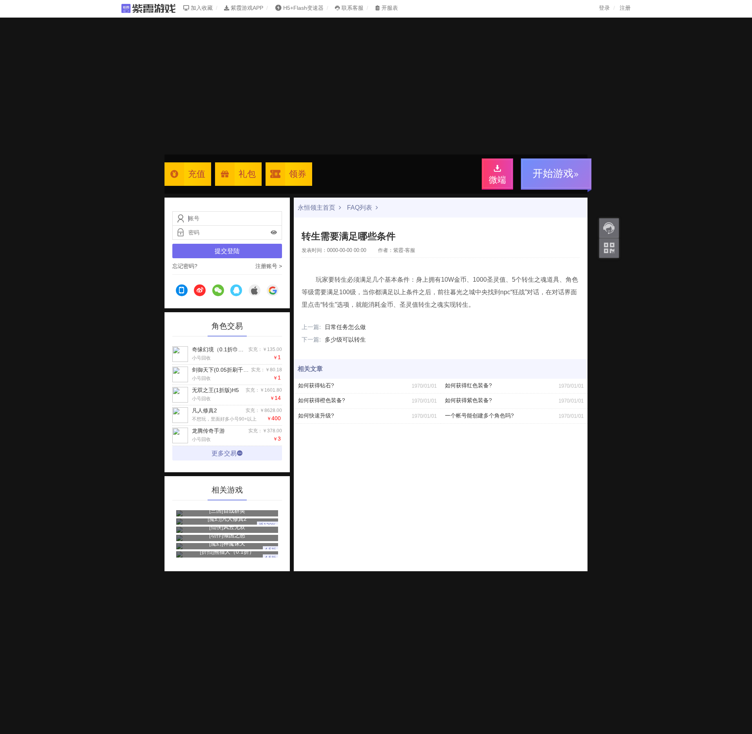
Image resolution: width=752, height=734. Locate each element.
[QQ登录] (236, 291)
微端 (497, 180)
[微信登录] (218, 291)
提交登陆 (227, 251)
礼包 (247, 174)
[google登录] (272, 291)
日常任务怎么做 (334, 327)
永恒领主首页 (317, 207)
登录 (604, 8)
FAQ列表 (360, 207)
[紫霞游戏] (152, 8)
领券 (297, 174)
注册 (625, 8)
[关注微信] (609, 248)
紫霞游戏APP (246, 8)
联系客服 (351, 8)
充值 (196, 174)
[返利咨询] (609, 228)
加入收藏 (201, 8)
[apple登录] (254, 291)
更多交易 (224, 453)
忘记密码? (184, 266)
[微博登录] (200, 291)
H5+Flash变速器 (303, 8)
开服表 (389, 8)
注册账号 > (268, 266)
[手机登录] (182, 291)
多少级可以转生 (334, 339)
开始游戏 (553, 173)
